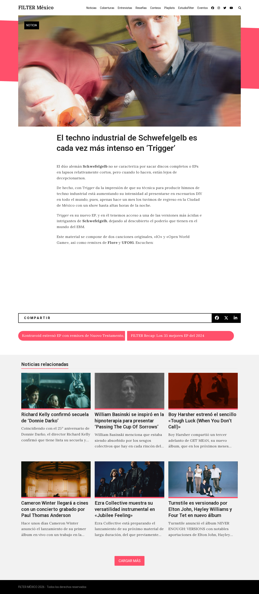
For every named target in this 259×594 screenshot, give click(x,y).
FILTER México (36, 7)
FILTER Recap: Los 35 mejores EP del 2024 (167, 335)
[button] (241, 8)
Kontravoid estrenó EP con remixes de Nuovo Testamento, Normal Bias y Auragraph (73, 335)
